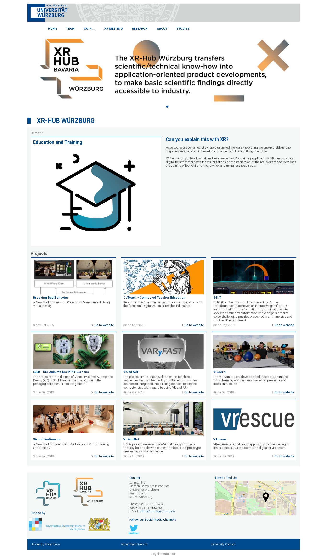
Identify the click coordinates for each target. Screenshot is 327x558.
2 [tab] (167, 106)
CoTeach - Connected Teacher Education (154, 297)
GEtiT (217, 297)
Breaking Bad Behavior (50, 297)
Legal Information (163, 554)
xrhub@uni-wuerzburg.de (157, 511)
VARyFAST (131, 372)
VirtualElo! (131, 439)
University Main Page (45, 544)
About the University (134, 544)
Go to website (103, 325)
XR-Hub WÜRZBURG (66, 120)
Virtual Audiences (46, 439)
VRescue (220, 439)
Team (70, 28)
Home (52, 28)
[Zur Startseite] (47, 20)
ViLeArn (219, 372)
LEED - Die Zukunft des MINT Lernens (61, 372)
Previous (23, 67)
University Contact (223, 544)
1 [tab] (160, 106)
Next (303, 67)
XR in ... (89, 28)
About (162, 28)
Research (140, 28)
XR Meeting (113, 28)
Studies (182, 28)
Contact (134, 477)
